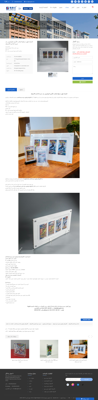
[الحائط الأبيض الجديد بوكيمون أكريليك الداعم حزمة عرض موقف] (49, 349)
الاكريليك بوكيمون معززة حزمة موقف (60, 324)
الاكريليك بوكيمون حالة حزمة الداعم (21, 324)
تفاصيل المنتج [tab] (11, 90)
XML (69, 398)
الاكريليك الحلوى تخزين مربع (49, 389)
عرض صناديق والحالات (19, 26)
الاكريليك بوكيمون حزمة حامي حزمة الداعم (24, 186)
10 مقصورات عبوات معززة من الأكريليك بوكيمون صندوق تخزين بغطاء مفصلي (23, 329)
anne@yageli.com (30, 2)
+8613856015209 (18, 2)
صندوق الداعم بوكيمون (46, 324)
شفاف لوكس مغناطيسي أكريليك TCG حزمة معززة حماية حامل (20, 361)
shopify (83, 82)
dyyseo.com (55, 398)
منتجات (67, 7)
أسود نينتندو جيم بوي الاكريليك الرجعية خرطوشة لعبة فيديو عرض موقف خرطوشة (78, 361)
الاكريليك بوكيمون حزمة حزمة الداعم (24, 97)
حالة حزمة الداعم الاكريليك (74, 324)
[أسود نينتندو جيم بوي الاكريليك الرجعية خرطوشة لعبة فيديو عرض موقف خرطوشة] (78, 349)
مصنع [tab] (21, 90)
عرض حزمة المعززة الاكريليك (35, 324)
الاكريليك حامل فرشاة (48, 386)
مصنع (60, 7)
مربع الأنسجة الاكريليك (30, 26)
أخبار (73, 7)
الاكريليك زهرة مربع (48, 378)
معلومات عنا (53, 7)
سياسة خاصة (75, 398)
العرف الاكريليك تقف (48, 381)
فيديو (78, 7)
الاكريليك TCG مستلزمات (42, 26)
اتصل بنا (84, 7)
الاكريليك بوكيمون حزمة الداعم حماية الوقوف (32, 179)
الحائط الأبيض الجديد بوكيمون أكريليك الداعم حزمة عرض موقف (49, 361)
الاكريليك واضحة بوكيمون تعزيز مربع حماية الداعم (14, 257)
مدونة (30, 391)
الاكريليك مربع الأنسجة (48, 383)
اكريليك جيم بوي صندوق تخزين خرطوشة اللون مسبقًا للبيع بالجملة (21, 331)
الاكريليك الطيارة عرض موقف (50, 391)
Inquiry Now (86, 320)
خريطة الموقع (63, 398)
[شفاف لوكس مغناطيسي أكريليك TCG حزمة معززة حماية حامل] (20, 349)
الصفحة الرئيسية (43, 7)
